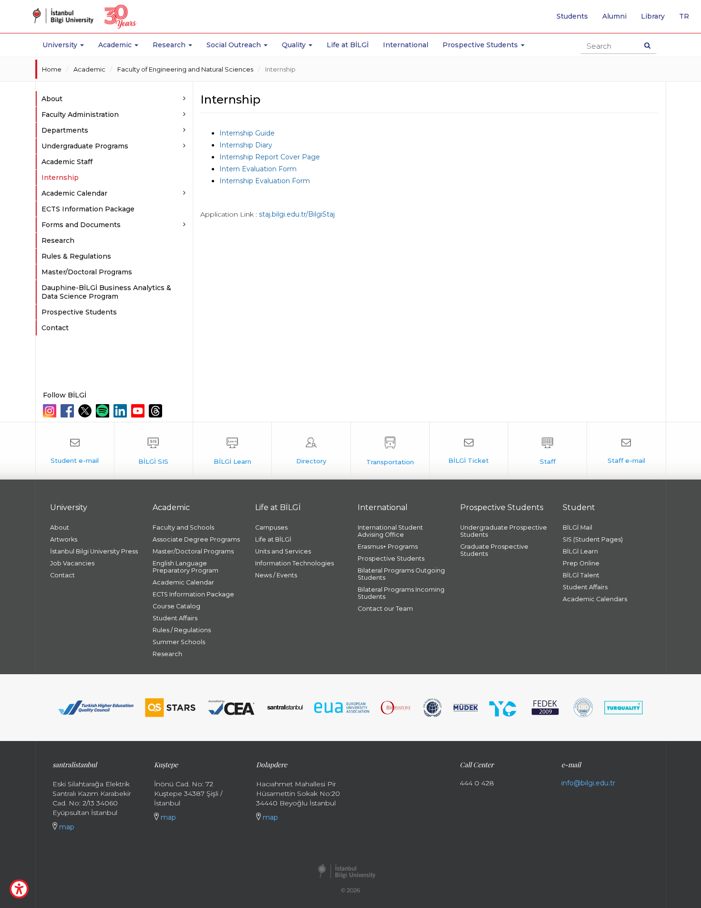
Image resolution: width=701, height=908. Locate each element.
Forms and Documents (81, 224)
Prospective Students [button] (481, 45)
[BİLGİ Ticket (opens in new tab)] (469, 451)
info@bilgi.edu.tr (588, 783)
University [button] (60, 45)
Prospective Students (79, 312)
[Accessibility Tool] (19, 888)
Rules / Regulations (182, 630)
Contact (55, 328)
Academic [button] (116, 45)
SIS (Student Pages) (593, 539)
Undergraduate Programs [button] (84, 146)
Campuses (271, 527)
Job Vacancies (72, 563)
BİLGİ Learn (580, 551)
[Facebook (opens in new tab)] (68, 410)
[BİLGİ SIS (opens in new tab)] (153, 451)
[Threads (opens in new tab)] (157, 410)
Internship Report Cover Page (269, 157)
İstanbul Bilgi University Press (94, 551)
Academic (89, 69)
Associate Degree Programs (196, 539)
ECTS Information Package (87, 209)
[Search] (647, 45)
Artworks (63, 539)
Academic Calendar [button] (74, 193)
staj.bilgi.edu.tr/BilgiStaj (297, 214)
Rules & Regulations (76, 256)
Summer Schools (179, 642)
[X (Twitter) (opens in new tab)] (86, 410)
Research (57, 240)
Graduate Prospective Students (494, 550)
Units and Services (283, 551)
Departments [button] (64, 130)
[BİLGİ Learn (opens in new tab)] (232, 451)
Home (52, 69)
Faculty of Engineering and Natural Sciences (185, 69)
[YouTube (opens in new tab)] (139, 410)
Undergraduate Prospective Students (503, 531)
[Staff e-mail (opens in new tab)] (626, 451)
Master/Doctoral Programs (86, 272)
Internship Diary (245, 145)
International (405, 45)
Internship (280, 69)
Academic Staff (67, 161)
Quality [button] (295, 45)
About (59, 527)
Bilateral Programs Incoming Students (401, 593)
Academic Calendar (183, 582)
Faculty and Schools (183, 527)
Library (653, 16)
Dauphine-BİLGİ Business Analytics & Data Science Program (106, 292)
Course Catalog (176, 606)
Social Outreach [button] (234, 45)
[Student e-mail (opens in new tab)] (75, 451)
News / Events (276, 575)
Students (572, 16)
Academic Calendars (595, 599)
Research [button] (170, 45)
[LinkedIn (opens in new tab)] (121, 410)
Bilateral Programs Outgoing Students (401, 574)
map (65, 827)
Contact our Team (385, 608)
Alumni (614, 16)
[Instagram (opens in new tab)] (51, 410)
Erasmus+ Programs (388, 546)
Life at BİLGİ (348, 45)
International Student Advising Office (390, 531)
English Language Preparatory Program (185, 567)
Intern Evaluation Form (258, 169)
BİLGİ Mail (577, 527)
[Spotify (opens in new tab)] (104, 410)
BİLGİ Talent (581, 575)
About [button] (51, 98)
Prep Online (581, 563)
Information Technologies (294, 563)
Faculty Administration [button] (80, 114)
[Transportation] (390, 451)
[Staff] (547, 451)
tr (687, 19)
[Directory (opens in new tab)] (311, 451)
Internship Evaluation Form (264, 181)
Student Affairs (175, 618)
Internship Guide (247, 133)
